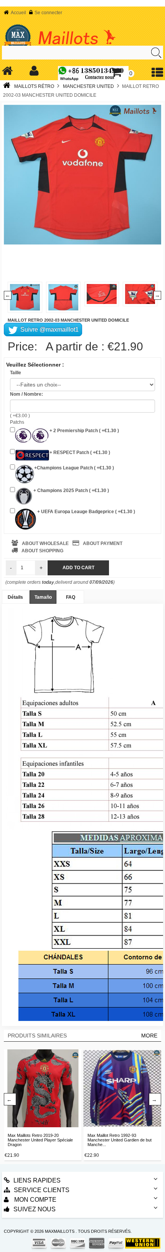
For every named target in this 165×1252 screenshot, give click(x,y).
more (149, 1035)
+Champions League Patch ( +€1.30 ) (74, 468)
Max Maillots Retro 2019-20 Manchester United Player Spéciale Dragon (40, 1140)
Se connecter (48, 12)
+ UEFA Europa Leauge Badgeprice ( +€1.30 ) (85, 511)
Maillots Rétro (34, 86)
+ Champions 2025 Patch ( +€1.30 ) (70, 490)
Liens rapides (37, 1180)
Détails (15, 597)
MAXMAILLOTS (59, 1231)
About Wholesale (45, 543)
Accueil (18, 12)
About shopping (42, 550)
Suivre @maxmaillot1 (49, 329)
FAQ (70, 597)
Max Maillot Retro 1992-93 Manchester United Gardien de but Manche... (119, 1140)
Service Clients (41, 1190)
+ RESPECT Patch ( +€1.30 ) (80, 452)
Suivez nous (34, 1209)
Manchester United (88, 86)
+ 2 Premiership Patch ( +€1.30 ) (84, 430)
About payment (102, 543)
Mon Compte (34, 1199)
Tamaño (43, 597)
